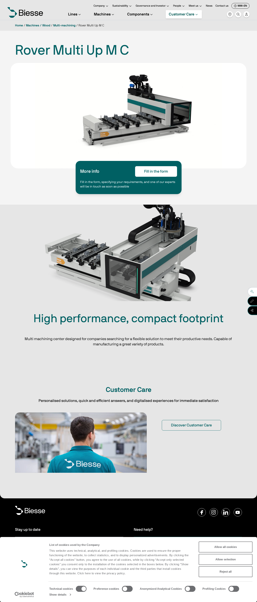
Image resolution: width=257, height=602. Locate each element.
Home (19, 25)
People (177, 6)
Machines (102, 14)
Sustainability (120, 6)
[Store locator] (230, 14)
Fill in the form (156, 171)
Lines (72, 14)
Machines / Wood (38, 25)
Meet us (193, 6)
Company (99, 6)
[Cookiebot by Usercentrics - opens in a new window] (24, 594)
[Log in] (246, 14)
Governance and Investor (151, 6)
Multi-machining (64, 25)
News (209, 6)
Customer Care (181, 14)
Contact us (221, 6)
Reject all (226, 571)
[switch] (127, 589)
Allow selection (225, 559)
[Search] (238, 14)
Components (138, 14)
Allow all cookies (225, 546)
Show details (57, 594)
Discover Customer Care (191, 425)
